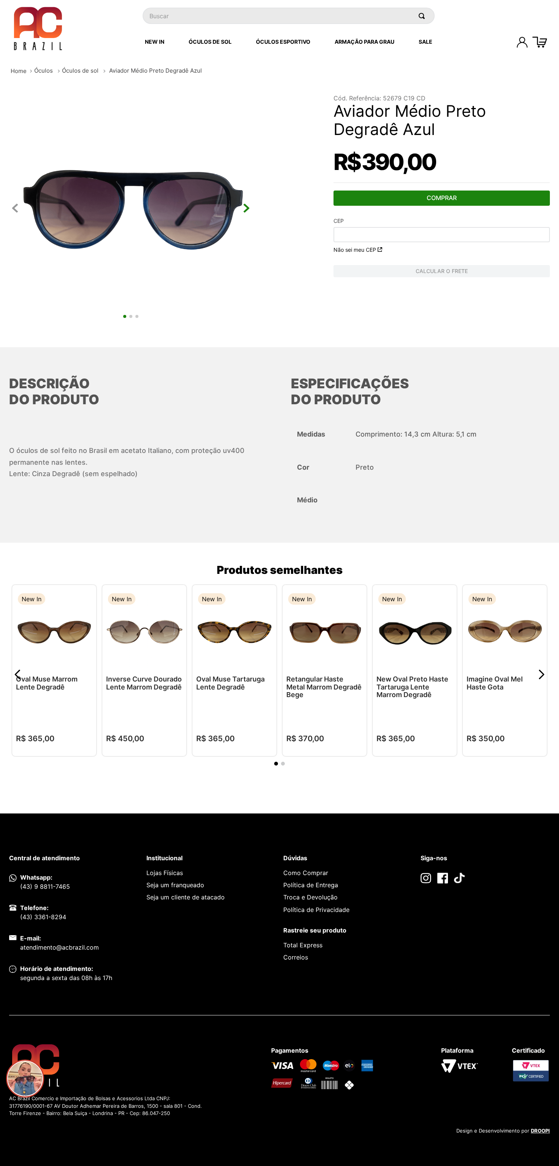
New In (154, 41)
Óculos (43, 70)
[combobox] (289, 16)
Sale (425, 41)
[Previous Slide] (18, 674)
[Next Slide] (541, 674)
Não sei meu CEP (354, 249)
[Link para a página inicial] (18, 71)
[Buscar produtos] (423, 15)
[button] (84, 600)
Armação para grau (364, 41)
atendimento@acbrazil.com (59, 947)
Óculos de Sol (210, 41)
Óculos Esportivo (283, 41)
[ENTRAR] (522, 42)
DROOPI (540, 1131)
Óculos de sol (80, 70)
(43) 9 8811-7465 (45, 886)
